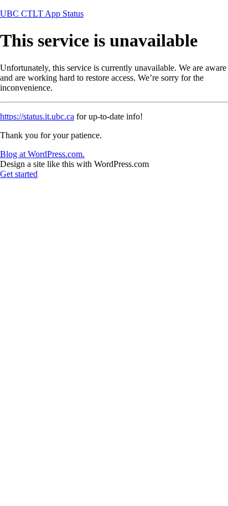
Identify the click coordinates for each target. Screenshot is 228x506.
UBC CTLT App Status (42, 13)
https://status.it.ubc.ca (37, 116)
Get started (19, 174)
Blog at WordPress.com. (42, 154)
